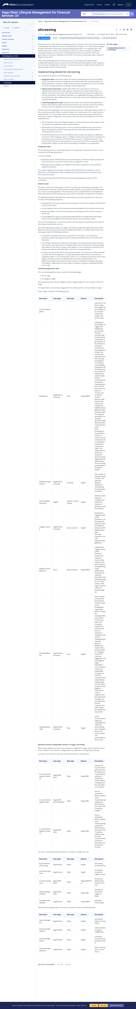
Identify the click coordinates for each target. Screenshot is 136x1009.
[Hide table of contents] (31, 22)
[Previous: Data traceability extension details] (116, 29)
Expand (6, 27)
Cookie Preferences (116, 1005)
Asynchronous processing (12, 59)
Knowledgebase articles (10, 56)
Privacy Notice (50, 1005)
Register (121, 5)
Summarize (45, 38)
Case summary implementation (13, 69)
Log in (129, 5)
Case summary (8, 66)
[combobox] (108, 14)
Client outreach (8, 73)
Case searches (8, 62)
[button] (105, 14)
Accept (94, 1005)
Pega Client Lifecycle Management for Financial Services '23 (65, 21)
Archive (107, 5)
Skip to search (22, 2)
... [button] (88, 21)
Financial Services (110, 38)
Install (4, 42)
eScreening (7, 83)
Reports (6, 86)
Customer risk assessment (12, 76)
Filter (84, 14)
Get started (6, 32)
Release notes (7, 36)
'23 (56, 38)
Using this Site (89, 5)
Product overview (8, 39)
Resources (5, 52)
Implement (5, 49)
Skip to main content (8, 2)
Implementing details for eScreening (116, 49)
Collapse (16, 27)
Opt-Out (103, 1005)
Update (4, 46)
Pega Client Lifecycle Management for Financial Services (80, 38)
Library (99, 5)
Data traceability (9, 79)
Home (40, 21)
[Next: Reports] (120, 29)
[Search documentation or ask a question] (132, 14)
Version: (40, 34)
